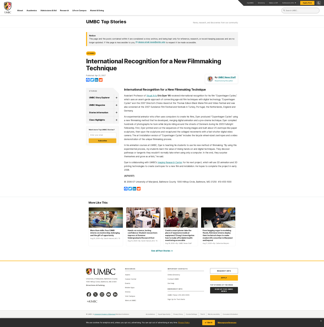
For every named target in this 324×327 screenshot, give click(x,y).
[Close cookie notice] (321, 321)
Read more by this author (224, 81)
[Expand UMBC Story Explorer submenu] (116, 97)
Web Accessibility (214, 314)
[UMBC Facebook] (89, 294)
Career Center (130, 279)
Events (127, 283)
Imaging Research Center (170, 162)
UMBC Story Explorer (99, 97)
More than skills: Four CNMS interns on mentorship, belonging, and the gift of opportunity (105, 232)
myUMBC (250, 3)
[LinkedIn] (96, 80)
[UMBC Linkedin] (115, 294)
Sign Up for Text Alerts (176, 299)
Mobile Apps (130, 287)
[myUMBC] (92, 301)
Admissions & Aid (48, 10)
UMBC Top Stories (106, 21)
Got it (209, 322)
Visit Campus (130, 296)
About (20, 10)
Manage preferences (227, 322)
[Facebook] (88, 80)
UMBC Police (172, 295)
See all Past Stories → (162, 250)
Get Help (171, 283)
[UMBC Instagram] (102, 294)
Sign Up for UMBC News (224, 290)
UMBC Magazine (97, 105)
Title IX (203, 314)
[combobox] (300, 10)
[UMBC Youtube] (108, 294)
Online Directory (174, 275)
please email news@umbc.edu (151, 42)
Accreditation (150, 314)
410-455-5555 (183, 295)
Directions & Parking (95, 285)
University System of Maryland (105, 314)
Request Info (224, 271)
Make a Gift (273, 3)
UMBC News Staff (227, 77)
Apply (224, 278)
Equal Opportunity (165, 314)
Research (64, 10)
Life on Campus (79, 10)
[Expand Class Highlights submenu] (116, 120)
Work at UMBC (130, 300)
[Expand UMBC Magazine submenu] (116, 105)
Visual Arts (151, 95)
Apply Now (307, 3)
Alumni (127, 275)
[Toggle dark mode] (318, 3)
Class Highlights (97, 120)
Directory (261, 3)
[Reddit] (101, 80)
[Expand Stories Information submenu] (116, 112)
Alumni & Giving (97, 10)
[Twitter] (92, 80)
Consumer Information (230, 314)
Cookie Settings (191, 314)
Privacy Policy (184, 322)
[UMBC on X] (95, 294)
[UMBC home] (5, 7)
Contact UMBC (173, 279)
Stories (91, 53)
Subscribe (102, 141)
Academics (32, 10)
